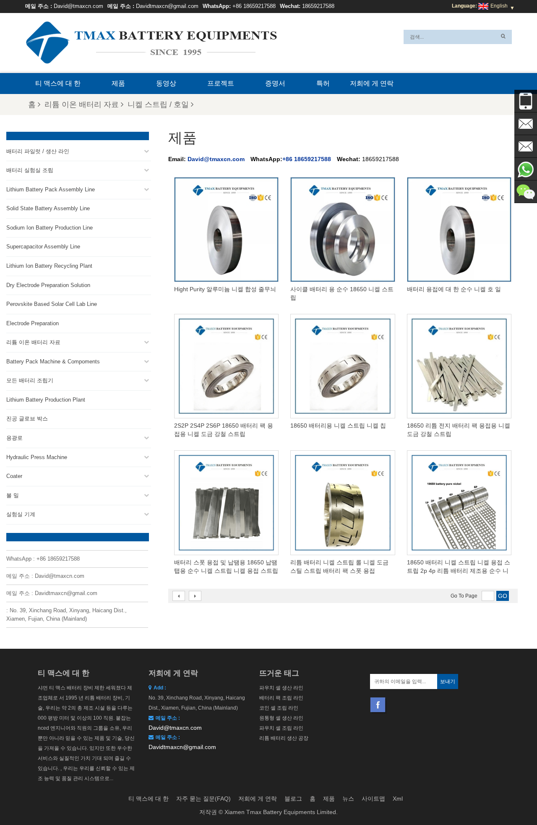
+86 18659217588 (254, 6)
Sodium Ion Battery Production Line (49, 228)
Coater (14, 476)
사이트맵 (373, 798)
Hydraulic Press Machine (36, 457)
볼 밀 (12, 495)
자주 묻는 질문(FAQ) (203, 798)
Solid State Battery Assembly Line (48, 208)
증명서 (275, 83)
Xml (398, 798)
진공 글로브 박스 (27, 418)
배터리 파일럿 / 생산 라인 (37, 151)
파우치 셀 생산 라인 (281, 688)
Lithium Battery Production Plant (45, 400)
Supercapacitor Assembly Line (43, 246)
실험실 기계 (20, 514)
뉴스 (348, 798)
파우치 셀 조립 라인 (281, 728)
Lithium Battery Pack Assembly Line (50, 189)
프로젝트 (220, 83)
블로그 (293, 798)
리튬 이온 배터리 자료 (81, 104)
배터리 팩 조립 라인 (281, 698)
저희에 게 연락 (372, 83)
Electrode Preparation (32, 323)
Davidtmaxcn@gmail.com (167, 6)
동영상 (166, 83)
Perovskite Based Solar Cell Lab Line (51, 304)
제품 (118, 83)
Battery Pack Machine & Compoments (53, 361)
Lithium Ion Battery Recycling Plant (49, 266)
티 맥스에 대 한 (58, 83)
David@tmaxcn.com (78, 6)
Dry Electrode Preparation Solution (48, 285)
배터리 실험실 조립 (29, 170)
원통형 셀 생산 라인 (281, 718)
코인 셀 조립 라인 (278, 708)
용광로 (14, 438)
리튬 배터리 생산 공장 (283, 738)
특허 (323, 83)
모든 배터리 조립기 (29, 380)
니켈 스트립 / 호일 (158, 104)
